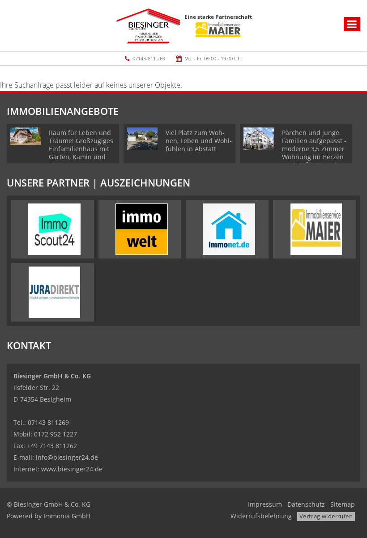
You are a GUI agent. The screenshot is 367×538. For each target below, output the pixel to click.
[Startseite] (147, 25)
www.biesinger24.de (71, 469)
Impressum (265, 504)
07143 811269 (48, 422)
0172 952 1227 (55, 434)
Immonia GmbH (66, 516)
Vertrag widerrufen (326, 516)
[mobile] (352, 24)
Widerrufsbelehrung (261, 516)
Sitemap (342, 504)
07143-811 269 (148, 58)
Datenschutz (306, 504)
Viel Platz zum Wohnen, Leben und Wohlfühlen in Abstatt (199, 140)
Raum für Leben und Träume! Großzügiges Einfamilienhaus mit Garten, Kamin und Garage (81, 148)
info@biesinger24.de (67, 457)
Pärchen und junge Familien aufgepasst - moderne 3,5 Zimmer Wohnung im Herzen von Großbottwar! (314, 148)
